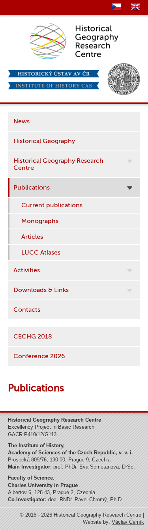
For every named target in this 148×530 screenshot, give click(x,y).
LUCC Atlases (40, 252)
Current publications (51, 205)
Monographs (39, 221)
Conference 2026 (39, 356)
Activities (26, 270)
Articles (32, 236)
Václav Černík (128, 522)
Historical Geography (44, 141)
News (21, 121)
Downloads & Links (41, 290)
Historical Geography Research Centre (58, 164)
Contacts (26, 309)
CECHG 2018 (32, 336)
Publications (31, 187)
